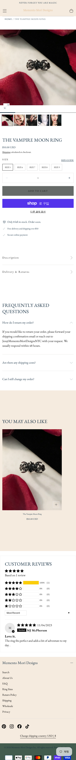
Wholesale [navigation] (7, 706)
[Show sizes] (56, 504)
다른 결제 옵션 (38, 211)
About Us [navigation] (7, 678)
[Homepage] (38, 11)
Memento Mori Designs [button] (20, 662)
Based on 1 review (15, 575)
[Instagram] (11, 726)
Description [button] (10, 257)
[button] (4, 11)
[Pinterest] (3, 726)
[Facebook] (19, 726)
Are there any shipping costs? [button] (19, 363)
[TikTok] (27, 726)
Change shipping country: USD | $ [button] (38, 735)
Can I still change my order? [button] (18, 379)
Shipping (6, 152)
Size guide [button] (67, 160)
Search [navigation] (5, 672)
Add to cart (38, 190)
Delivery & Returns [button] (16, 271)
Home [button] (8, 19)
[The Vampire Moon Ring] (32, 469)
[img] (26, 625)
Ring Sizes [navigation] (7, 689)
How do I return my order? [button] (18, 323)
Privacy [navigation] (6, 711)
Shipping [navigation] (6, 700)
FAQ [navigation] (5, 683)
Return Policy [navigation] (9, 694)
